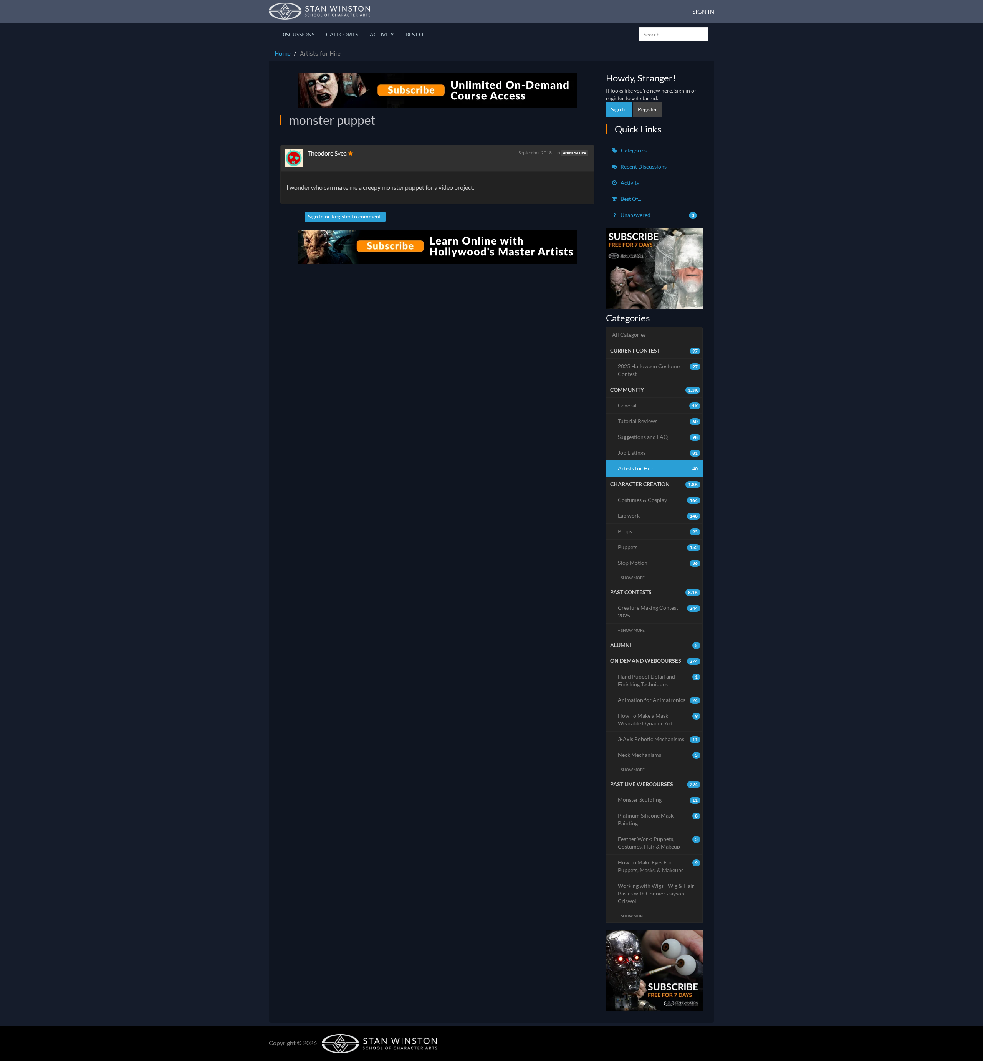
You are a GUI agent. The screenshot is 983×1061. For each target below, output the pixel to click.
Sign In (703, 11)
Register (341, 216)
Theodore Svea (327, 153)
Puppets (658, 547)
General (658, 405)
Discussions (297, 34)
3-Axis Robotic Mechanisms (658, 739)
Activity (382, 34)
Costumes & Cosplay (658, 500)
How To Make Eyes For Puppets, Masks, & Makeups (658, 866)
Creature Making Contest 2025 (658, 611)
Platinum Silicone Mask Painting (658, 819)
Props (658, 531)
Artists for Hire (574, 153)
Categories (342, 34)
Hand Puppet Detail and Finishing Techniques (658, 680)
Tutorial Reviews (658, 421)
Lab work (658, 515)
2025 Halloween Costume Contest (658, 370)
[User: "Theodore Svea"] (296, 158)
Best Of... (417, 34)
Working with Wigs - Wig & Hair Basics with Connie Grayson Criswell (656, 893)
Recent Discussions (643, 166)
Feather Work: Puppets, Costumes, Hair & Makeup (658, 843)
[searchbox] (673, 34)
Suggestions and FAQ (658, 437)
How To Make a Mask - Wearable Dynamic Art (658, 719)
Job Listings (658, 452)
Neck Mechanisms (658, 754)
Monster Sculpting (658, 799)
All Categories (629, 334)
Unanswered (657, 215)
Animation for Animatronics (658, 700)
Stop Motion (658, 562)
